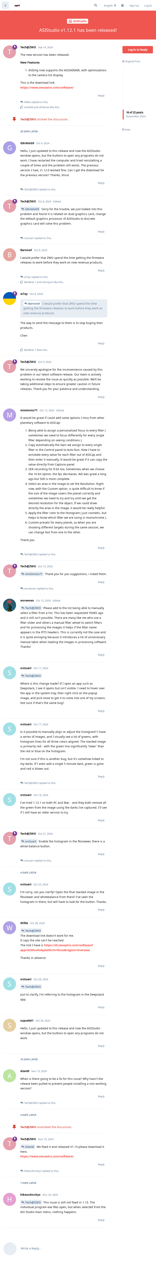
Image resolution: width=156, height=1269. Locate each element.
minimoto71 (33, 574)
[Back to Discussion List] (5, 5)
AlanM (29, 1147)
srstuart (30, 841)
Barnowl (34, 303)
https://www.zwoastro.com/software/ (47, 87)
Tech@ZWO (33, 608)
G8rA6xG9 (32, 209)
